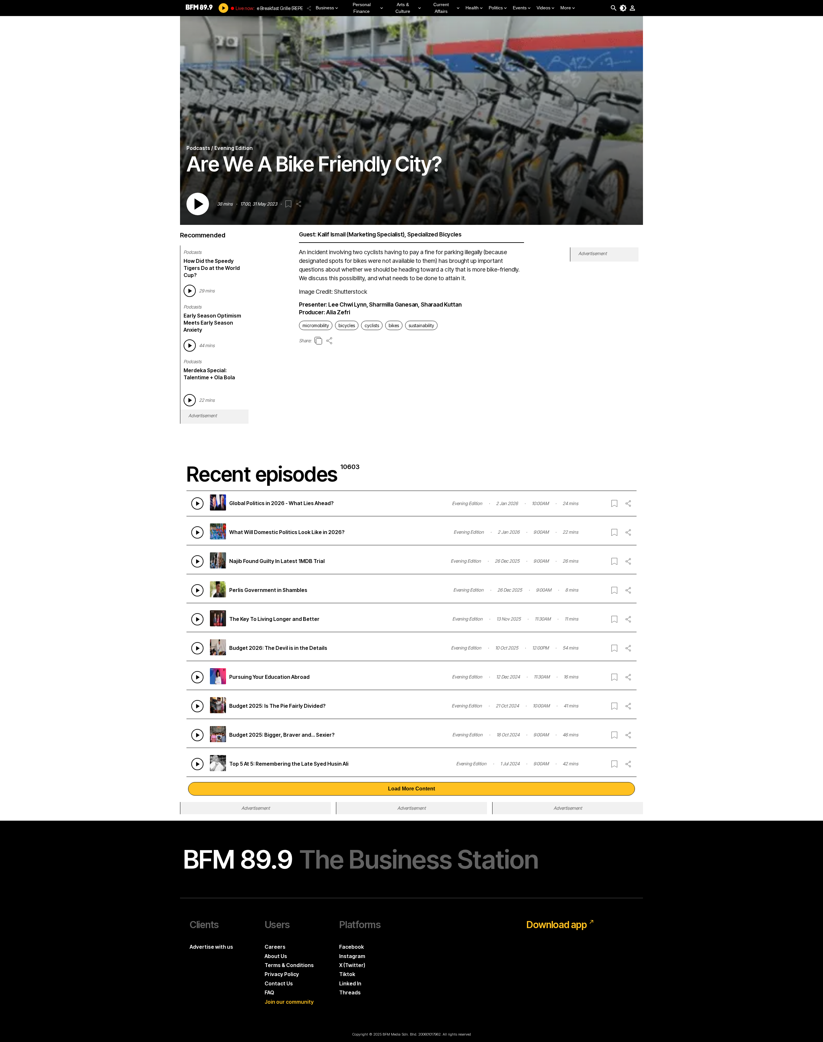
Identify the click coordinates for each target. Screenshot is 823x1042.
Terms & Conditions (289, 965)
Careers (275, 947)
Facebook (351, 947)
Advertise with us (211, 947)
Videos (543, 7)
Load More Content (411, 788)
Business (325, 7)
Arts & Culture (402, 8)
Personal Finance (362, 8)
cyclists (372, 325)
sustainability (421, 325)
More (565, 7)
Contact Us (279, 983)
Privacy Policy (282, 974)
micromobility (316, 325)
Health (472, 7)
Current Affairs (441, 8)
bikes (394, 325)
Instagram (352, 956)
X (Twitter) (352, 965)
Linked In (350, 983)
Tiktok (347, 974)
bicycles (347, 325)
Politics (496, 7)
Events (520, 7)
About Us (276, 956)
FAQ (269, 992)
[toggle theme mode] (623, 8)
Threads (350, 992)
